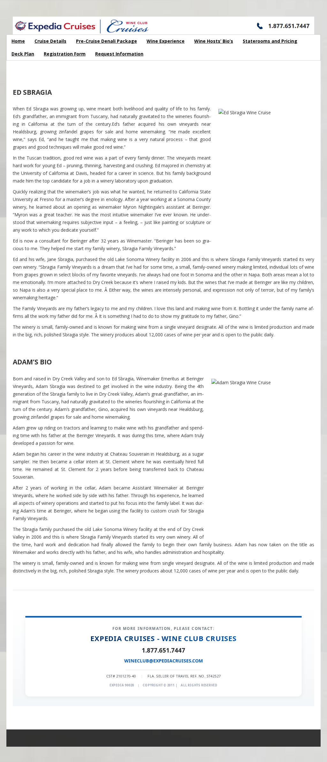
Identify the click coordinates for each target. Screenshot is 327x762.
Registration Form (65, 54)
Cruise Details (50, 41)
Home (18, 41)
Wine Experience (166, 41)
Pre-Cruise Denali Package (106, 41)
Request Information (119, 54)
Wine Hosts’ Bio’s (213, 41)
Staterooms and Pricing (270, 41)
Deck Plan (22, 54)
